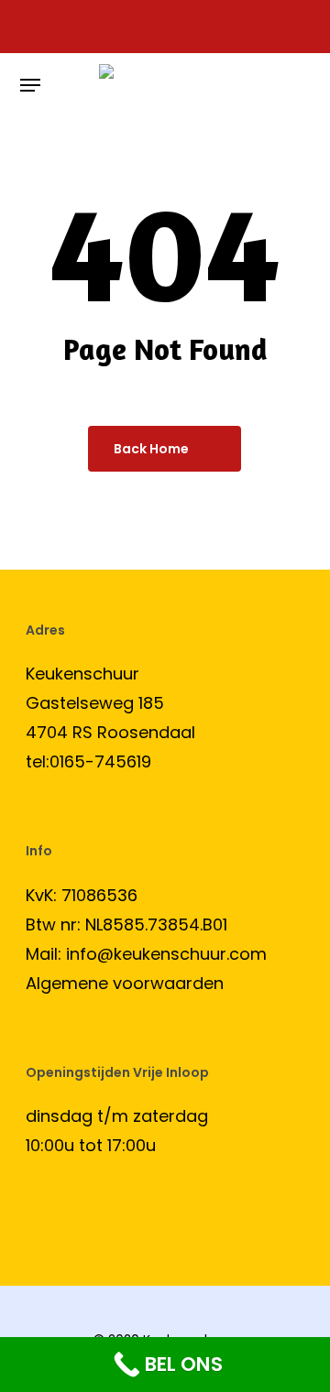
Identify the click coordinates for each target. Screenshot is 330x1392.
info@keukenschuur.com (166, 953)
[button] (30, 85)
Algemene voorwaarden (125, 983)
